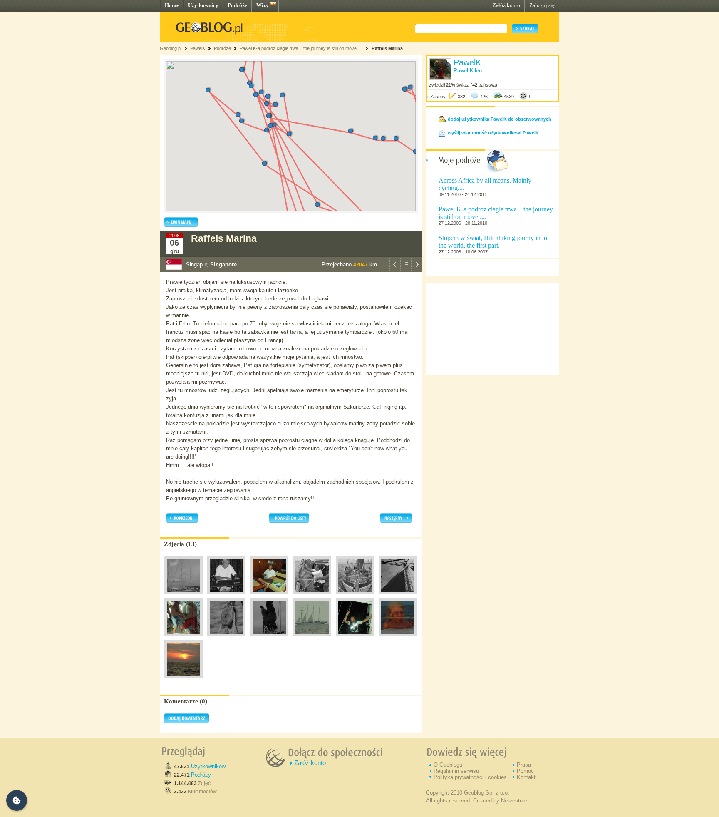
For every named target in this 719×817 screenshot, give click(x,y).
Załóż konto (506, 5)
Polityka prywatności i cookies (470, 777)
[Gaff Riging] (312, 596)
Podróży (201, 775)
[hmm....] (226, 638)
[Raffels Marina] (312, 638)
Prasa (524, 765)
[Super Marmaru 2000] (183, 596)
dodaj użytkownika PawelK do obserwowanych (499, 119)
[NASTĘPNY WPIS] (416, 269)
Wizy (262, 5)
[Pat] (226, 596)
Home (172, 5)
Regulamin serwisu (456, 771)
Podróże (237, 5)
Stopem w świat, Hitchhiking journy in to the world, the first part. (493, 241)
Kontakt (526, 777)
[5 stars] (269, 596)
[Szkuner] (355, 596)
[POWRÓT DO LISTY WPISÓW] (405, 269)
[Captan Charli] (269, 638)
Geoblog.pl (170, 48)
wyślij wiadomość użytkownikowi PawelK (493, 132)
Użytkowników (208, 766)
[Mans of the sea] (183, 638)
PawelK (197, 48)
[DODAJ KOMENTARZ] (186, 721)
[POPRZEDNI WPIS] (394, 269)
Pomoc (525, 771)
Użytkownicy (203, 5)
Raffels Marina (387, 48)
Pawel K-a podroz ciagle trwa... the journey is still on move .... (301, 48)
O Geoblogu (448, 765)
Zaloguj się (542, 5)
